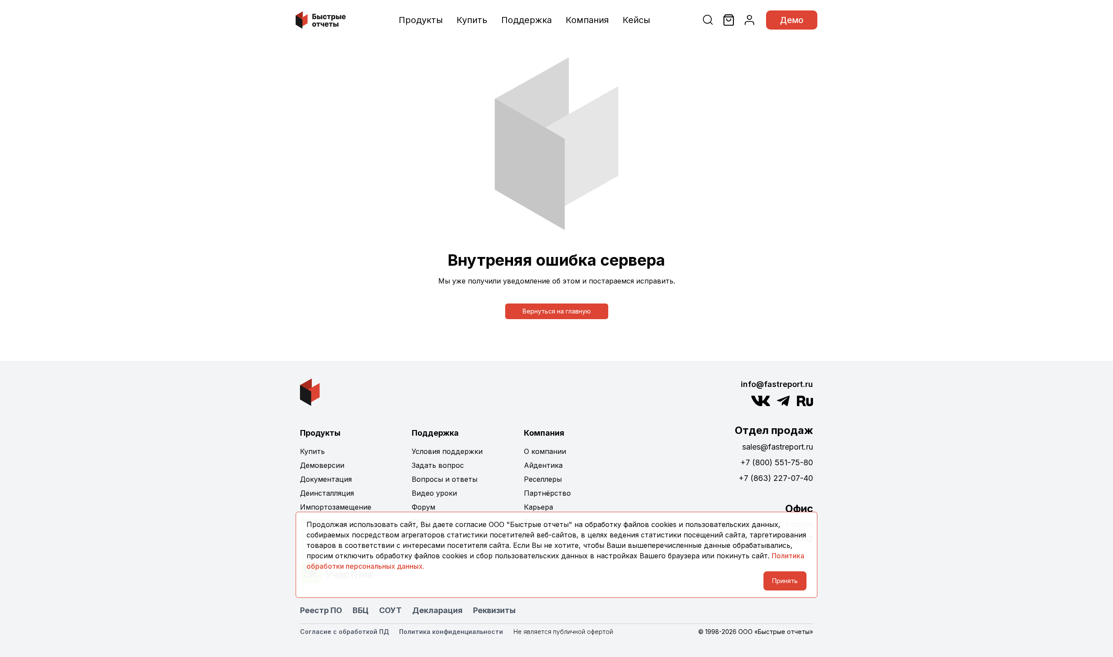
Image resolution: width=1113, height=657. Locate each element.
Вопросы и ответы (444, 479)
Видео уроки (434, 493)
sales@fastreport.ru (777, 446)
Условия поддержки (447, 451)
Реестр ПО (321, 610)
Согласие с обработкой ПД (344, 631)
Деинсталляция (327, 493)
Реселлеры (543, 479)
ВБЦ (361, 610)
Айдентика (543, 465)
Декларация (437, 610)
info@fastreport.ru (777, 384)
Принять (785, 580)
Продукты (421, 20)
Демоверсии (322, 465)
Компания (587, 20)
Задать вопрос (438, 465)
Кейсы (636, 20)
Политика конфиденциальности (451, 631)
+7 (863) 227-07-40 (776, 478)
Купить (472, 20)
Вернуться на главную (557, 311)
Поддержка (526, 20)
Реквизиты (494, 610)
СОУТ (390, 610)
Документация (326, 479)
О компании (545, 451)
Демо (791, 20)
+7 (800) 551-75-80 (776, 462)
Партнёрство (547, 493)
